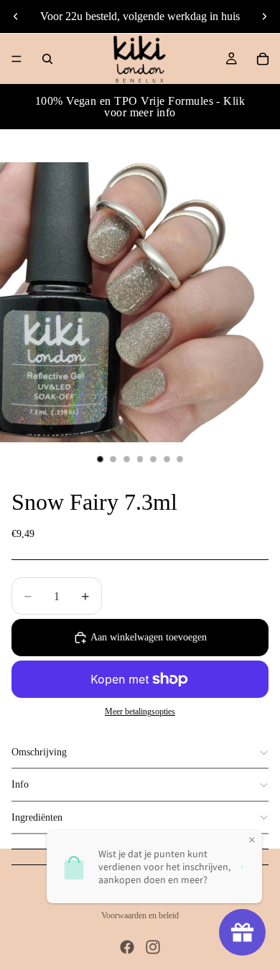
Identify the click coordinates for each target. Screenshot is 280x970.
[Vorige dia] (16, 16)
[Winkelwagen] (263, 59)
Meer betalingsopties (140, 712)
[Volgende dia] (264, 16)
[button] (140, 753)
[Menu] (16, 58)
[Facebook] (127, 947)
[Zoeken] (47, 59)
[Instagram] (153, 947)
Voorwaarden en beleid (140, 915)
